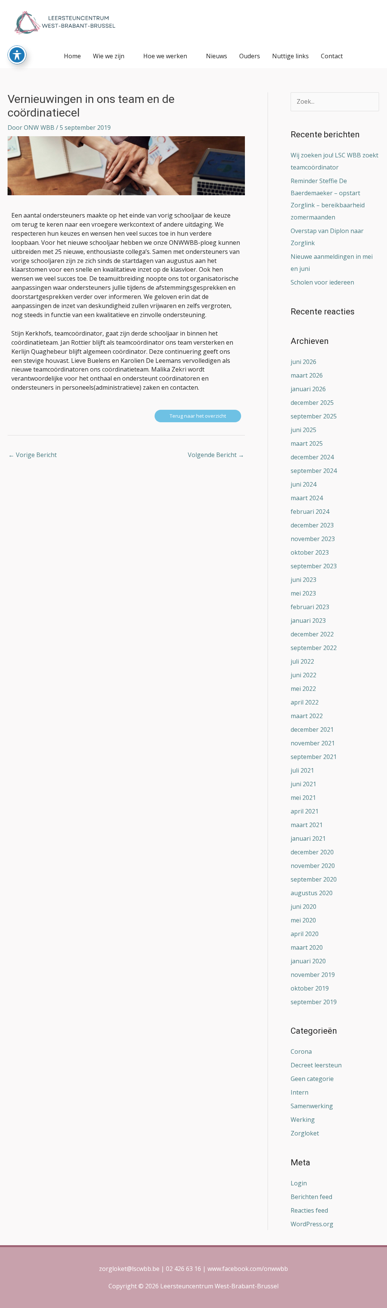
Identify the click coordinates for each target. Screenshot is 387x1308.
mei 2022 (303, 688)
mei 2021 (303, 797)
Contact (332, 56)
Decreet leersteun (316, 1065)
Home (72, 56)
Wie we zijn (108, 56)
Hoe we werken (165, 56)
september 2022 (314, 648)
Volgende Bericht (216, 455)
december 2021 (312, 729)
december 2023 (312, 525)
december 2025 (312, 402)
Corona (301, 1051)
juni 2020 (303, 906)
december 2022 (312, 634)
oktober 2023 (310, 552)
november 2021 (313, 743)
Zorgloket (305, 1133)
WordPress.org (312, 1224)
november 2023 (313, 539)
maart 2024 (307, 498)
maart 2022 (307, 716)
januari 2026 (308, 389)
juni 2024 (303, 484)
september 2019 (314, 1002)
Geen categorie (312, 1079)
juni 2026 (303, 362)
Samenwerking (312, 1106)
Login (299, 1183)
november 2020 (313, 866)
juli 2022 (302, 661)
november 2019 (313, 975)
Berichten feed (311, 1197)
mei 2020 (303, 920)
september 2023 (314, 566)
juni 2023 (303, 579)
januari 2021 (308, 838)
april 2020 (305, 934)
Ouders (249, 56)
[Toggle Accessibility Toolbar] (17, 55)
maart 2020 (307, 947)
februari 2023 (310, 607)
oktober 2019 (310, 988)
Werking (303, 1119)
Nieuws (216, 56)
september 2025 (314, 416)
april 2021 (305, 811)
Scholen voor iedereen (322, 282)
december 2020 (312, 852)
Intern (299, 1092)
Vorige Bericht (32, 455)
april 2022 (305, 702)
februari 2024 (310, 511)
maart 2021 (307, 825)
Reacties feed (309, 1210)
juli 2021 (302, 770)
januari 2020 (308, 961)
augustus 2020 (312, 893)
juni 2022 (303, 675)
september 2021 (314, 757)
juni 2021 (303, 784)
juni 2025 (303, 430)
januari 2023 (308, 620)
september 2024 (314, 471)
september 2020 (314, 879)
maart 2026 (307, 375)
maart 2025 (307, 443)
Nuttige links (290, 56)
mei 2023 (303, 593)
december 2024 (312, 457)
